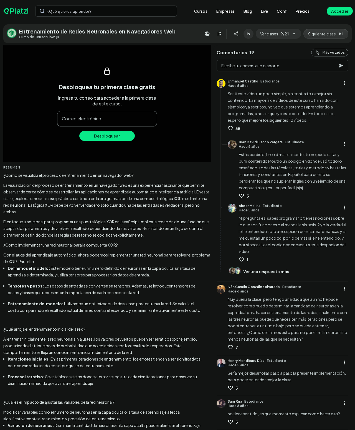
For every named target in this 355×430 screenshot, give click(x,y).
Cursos (200, 11)
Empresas (225, 11)
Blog (248, 11)
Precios (303, 11)
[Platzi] (16, 11)
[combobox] (106, 11)
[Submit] (42, 11)
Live (264, 11)
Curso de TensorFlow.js (39, 37)
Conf (282, 11)
